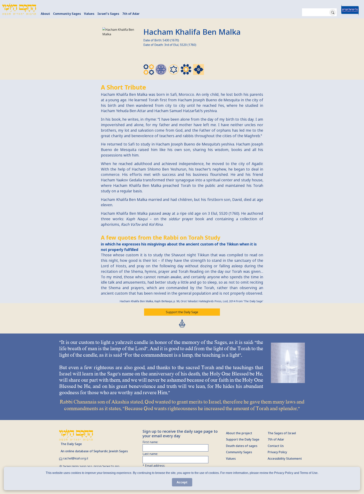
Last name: (150, 454)
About (45, 14)
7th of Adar (131, 14)
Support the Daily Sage (182, 312)
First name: (150, 442)
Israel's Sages (108, 14)
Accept (182, 482)
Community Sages (67, 14)
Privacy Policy (277, 452)
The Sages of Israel (282, 433)
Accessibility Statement (285, 458)
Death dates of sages (241, 446)
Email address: (154, 465)
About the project (239, 433)
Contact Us (276, 446)
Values (89, 14)
